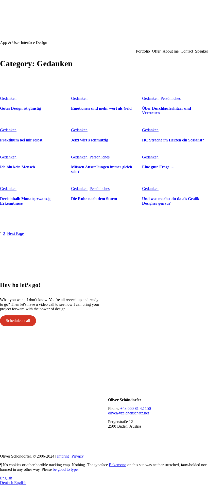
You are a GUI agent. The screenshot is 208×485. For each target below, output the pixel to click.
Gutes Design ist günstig (20, 108)
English (6, 478)
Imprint (63, 456)
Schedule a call (18, 320)
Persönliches (171, 98)
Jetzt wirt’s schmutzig (89, 140)
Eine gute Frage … (158, 167)
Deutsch (7, 482)
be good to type (65, 469)
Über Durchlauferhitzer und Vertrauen (166, 110)
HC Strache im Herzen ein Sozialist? (173, 140)
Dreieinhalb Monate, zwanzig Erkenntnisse (25, 201)
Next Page (15, 233)
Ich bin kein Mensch (17, 167)
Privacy (78, 456)
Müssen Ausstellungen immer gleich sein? (101, 169)
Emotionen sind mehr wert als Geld (101, 108)
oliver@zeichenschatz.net (128, 413)
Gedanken (8, 98)
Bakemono (117, 465)
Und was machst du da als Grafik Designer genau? (170, 201)
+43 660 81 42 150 (135, 408)
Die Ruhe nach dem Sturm (94, 199)
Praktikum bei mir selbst (21, 140)
